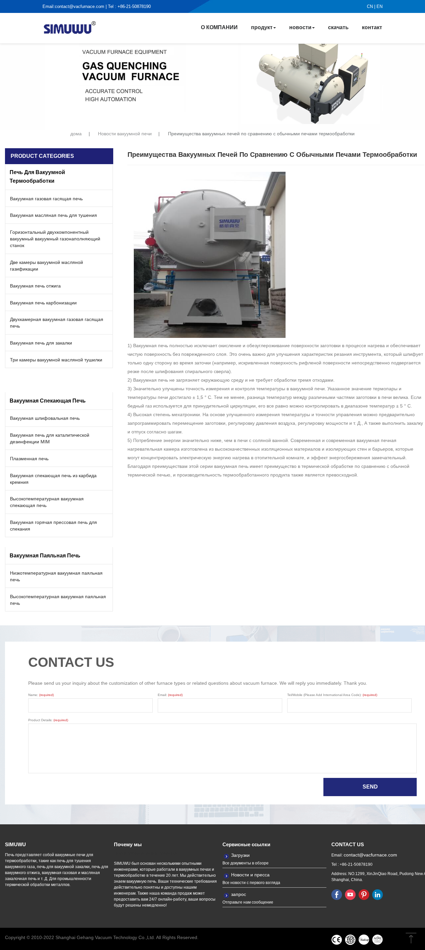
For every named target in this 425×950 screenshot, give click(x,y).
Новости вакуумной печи (125, 133)
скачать (338, 27)
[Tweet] (350, 894)
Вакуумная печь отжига (35, 285)
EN (379, 6)
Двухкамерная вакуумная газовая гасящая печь (56, 323)
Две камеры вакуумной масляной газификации (46, 266)
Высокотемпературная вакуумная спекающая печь (47, 502)
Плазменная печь (29, 458)
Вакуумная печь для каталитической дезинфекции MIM (49, 438)
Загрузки (240, 855)
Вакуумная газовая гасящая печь (46, 198)
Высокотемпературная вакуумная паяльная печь (58, 600)
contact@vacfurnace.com (79, 6)
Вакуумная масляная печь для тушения (53, 215)
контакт (372, 27)
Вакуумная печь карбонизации (43, 302)
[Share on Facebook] (336, 894)
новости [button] (300, 27)
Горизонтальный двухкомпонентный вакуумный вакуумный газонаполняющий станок (55, 238)
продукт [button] (262, 27)
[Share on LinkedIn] (377, 894)
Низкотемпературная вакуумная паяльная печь (56, 576)
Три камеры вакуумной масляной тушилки (56, 359)
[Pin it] (364, 894)
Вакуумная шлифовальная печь (45, 418)
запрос (238, 894)
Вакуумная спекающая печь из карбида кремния (53, 479)
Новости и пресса (250, 874)
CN (370, 6)
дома (76, 133)
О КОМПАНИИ (219, 27)
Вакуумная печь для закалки (41, 343)
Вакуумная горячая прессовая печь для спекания (53, 526)
